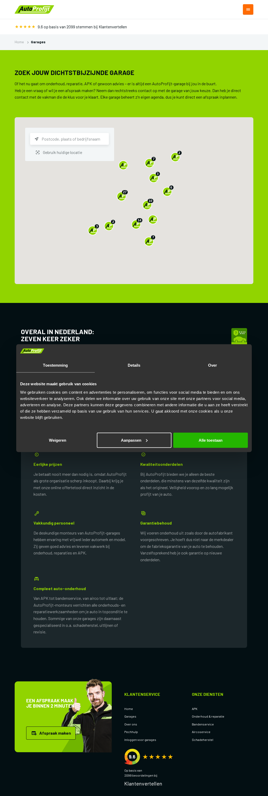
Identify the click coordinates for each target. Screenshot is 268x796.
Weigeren (57, 440)
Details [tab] (134, 365)
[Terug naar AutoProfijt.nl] (34, 8)
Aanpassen (131, 440)
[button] (123, 165)
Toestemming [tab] (55, 365)
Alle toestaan (210, 440)
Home (19, 42)
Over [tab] (212, 365)
